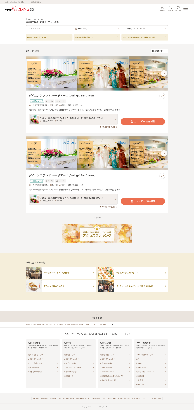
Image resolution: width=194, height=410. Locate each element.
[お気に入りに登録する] (162, 96)
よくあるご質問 (155, 398)
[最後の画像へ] (164, 73)
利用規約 (44, 398)
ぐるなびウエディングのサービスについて (133, 398)
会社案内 (36, 398)
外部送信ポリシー (82, 398)
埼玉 (87, 324)
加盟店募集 (112, 398)
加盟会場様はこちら (98, 398)
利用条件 (53, 398)
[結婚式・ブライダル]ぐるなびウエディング (41, 324)
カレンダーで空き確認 (144, 121)
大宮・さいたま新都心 (99, 324)
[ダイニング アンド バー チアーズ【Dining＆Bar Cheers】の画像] (97, 73)
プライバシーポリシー (66, 398)
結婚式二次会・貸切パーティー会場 (71, 324)
